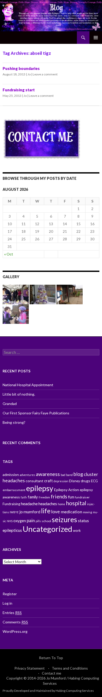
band (69, 474)
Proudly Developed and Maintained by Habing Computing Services (48, 691)
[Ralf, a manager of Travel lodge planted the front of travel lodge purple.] (69, 294)
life (45, 511)
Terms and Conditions (70, 668)
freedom (44, 497)
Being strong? (14, 422)
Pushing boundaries (21, 68)
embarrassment (14, 490)
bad (63, 474)
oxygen (19, 520)
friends (59, 496)
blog (78, 474)
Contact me (51, 673)
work (77, 530)
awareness (48, 474)
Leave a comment (45, 74)
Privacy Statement (29, 668)
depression (61, 481)
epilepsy (39, 488)
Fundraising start (19, 89)
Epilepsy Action (66, 489)
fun (71, 496)
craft (48, 480)
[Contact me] (42, 138)
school (46, 521)
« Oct (8, 254)
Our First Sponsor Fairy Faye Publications (36, 413)
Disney (74, 481)
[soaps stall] (43, 294)
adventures (27, 474)
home (61, 504)
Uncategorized (47, 528)
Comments (15, 622)
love (55, 511)
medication (71, 511)
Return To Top (51, 658)
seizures (64, 519)
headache (29, 503)
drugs (85, 481)
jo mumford (29, 511)
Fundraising (11, 504)
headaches (47, 503)
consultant (34, 481)
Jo (29, 74)
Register (10, 594)
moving (87, 512)
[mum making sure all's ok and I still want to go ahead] (16, 313)
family (33, 497)
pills (38, 521)
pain (31, 520)
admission (11, 474)
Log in (7, 603)
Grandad (10, 403)
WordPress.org (15, 631)
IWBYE (14, 512)
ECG (94, 481)
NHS (10, 521)
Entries (12, 612)
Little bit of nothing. (19, 394)
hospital (76, 503)
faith (24, 497)
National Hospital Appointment (28, 385)
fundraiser (82, 497)
